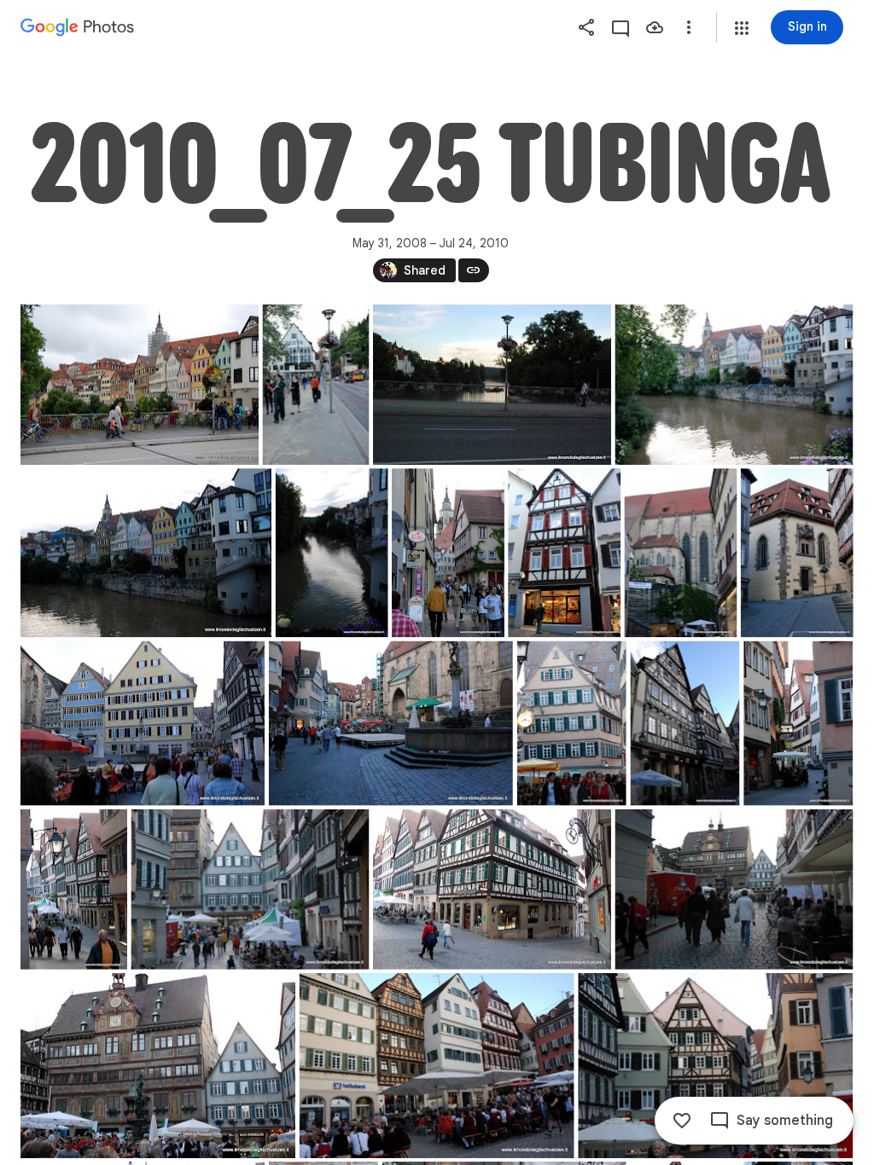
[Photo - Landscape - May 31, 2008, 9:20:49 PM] (437, 1065)
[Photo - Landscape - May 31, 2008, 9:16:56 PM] (142, 723)
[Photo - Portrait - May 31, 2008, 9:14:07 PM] (564, 552)
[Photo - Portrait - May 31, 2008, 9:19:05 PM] (73, 889)
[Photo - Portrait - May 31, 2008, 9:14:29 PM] (680, 552)
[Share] (586, 27)
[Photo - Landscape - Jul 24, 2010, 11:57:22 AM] (139, 384)
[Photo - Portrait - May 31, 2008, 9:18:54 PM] (798, 723)
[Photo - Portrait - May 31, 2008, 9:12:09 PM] (332, 552)
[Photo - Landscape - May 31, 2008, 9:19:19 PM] (250, 889)
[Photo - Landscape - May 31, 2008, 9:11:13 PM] (734, 384)
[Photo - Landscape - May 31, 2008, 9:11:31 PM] (145, 552)
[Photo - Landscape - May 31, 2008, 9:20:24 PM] (157, 1065)
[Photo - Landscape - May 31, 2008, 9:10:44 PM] (492, 384)
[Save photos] (655, 27)
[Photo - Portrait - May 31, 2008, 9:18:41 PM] (684, 723)
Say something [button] (785, 1120)
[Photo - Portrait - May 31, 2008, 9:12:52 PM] (448, 552)
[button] (742, 28)
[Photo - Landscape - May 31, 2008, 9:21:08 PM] (715, 1065)
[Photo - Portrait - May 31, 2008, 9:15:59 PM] (797, 552)
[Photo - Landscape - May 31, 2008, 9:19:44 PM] (492, 889)
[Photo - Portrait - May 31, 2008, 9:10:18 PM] (316, 384)
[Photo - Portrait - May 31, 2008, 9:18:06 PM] (571, 723)
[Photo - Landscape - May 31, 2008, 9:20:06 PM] (734, 889)
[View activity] (620, 27)
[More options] (689, 27)
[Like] (682, 1121)
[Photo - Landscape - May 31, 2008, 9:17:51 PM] (391, 723)
